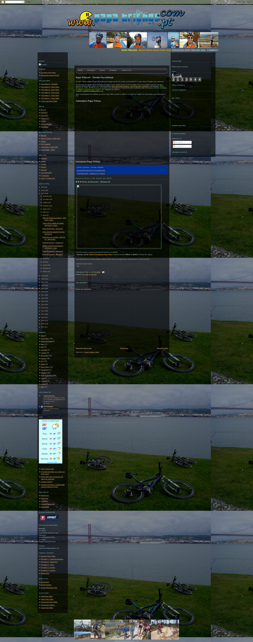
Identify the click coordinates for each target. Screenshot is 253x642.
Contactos (126, 70)
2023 (43, 276)
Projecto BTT (45, 118)
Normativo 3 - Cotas (47, 565)
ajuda (42, 335)
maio (44, 258)
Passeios (91, 70)
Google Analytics (46, 585)
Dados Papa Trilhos (47, 599)
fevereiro (46, 268)
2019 (43, 288)
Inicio (80, 70)
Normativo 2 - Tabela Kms (49, 562)
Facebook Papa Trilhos (48, 72)
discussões (44, 355)
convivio (43, 353)
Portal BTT (44, 112)
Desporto (44, 170)
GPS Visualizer (45, 144)
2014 (43, 304)
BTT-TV (43, 110)
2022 (43, 279)
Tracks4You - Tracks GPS (49, 147)
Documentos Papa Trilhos (49, 602)
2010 (43, 317)
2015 (43, 301)
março (45, 265)
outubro (45, 202)
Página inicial (124, 348)
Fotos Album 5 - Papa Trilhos (50, 87)
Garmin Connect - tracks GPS (50, 138)
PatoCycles (44, 498)
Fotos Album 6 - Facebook (49, 84)
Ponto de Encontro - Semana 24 (53, 242)
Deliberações (45, 573)
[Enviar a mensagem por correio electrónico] (103, 272)
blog (42, 347)
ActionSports (45, 507)
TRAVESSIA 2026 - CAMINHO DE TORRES (91, 173)
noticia (43, 364)
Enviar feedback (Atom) (91, 352)
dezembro (46, 196)
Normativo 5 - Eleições (48, 570)
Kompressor (45, 495)
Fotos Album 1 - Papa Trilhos (50, 98)
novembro (46, 199)
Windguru (44, 158)
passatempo (45, 370)
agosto (45, 209)
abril (44, 262)
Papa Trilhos (45, 367)
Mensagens (179, 142)
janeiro (45, 271)
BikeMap (43, 135)
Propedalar (44, 127)
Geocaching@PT (46, 173)
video (42, 387)
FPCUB (43, 121)
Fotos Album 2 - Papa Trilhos (50, 95)
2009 (43, 320)
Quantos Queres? (46, 482)
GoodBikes (44, 501)
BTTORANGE (48, 406)
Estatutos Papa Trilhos (48, 556)
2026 (43, 187)
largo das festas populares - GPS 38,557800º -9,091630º (130, 86)
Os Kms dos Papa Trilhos (49, 101)
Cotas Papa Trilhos (47, 608)
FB (42, 361)
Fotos (102, 70)
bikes (42, 344)
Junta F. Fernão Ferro (48, 178)
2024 (43, 193)
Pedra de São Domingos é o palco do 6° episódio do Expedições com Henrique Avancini (54, 399)
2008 (43, 324)
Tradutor (43, 164)
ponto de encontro (46, 375)
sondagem (44, 381)
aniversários (45, 338)
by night (113, 70)
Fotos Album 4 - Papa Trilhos (50, 90)
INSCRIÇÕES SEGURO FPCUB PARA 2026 (91, 170)
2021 (43, 282)
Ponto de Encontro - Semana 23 (53, 251)
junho (45, 215)
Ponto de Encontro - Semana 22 (53, 254)
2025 (43, 190)
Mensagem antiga (162, 348)
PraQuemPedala (49, 396)
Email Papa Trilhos (47, 596)
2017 (43, 295)
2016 (43, 298)
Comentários (179, 146)
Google (43, 161)
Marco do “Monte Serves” (51, 408)
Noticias (43, 167)
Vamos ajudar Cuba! (47, 469)
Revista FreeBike (46, 124)
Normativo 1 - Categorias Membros (52, 559)
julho (44, 212)
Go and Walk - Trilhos (48, 150)
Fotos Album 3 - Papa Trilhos (50, 92)
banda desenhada (46, 341)
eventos (43, 358)
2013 (43, 308)
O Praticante (45, 175)
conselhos (44, 350)
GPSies (43, 141)
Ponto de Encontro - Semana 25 (53, 229)
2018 (43, 291)
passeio (43, 373)
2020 (43, 285)
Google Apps (45, 582)
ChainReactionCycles (48, 504)
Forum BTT (44, 115)
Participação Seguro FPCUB (50, 75)
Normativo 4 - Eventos (48, 567)
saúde (43, 378)
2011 (43, 314)
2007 (43, 327)
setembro (46, 206)
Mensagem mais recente (84, 348)
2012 (43, 311)
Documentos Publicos (48, 605)
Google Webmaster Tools (49, 588)
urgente (43, 384)
